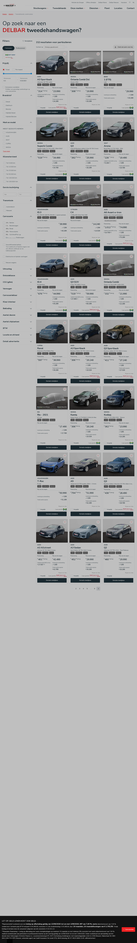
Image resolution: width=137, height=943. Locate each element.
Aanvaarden (129, 929)
